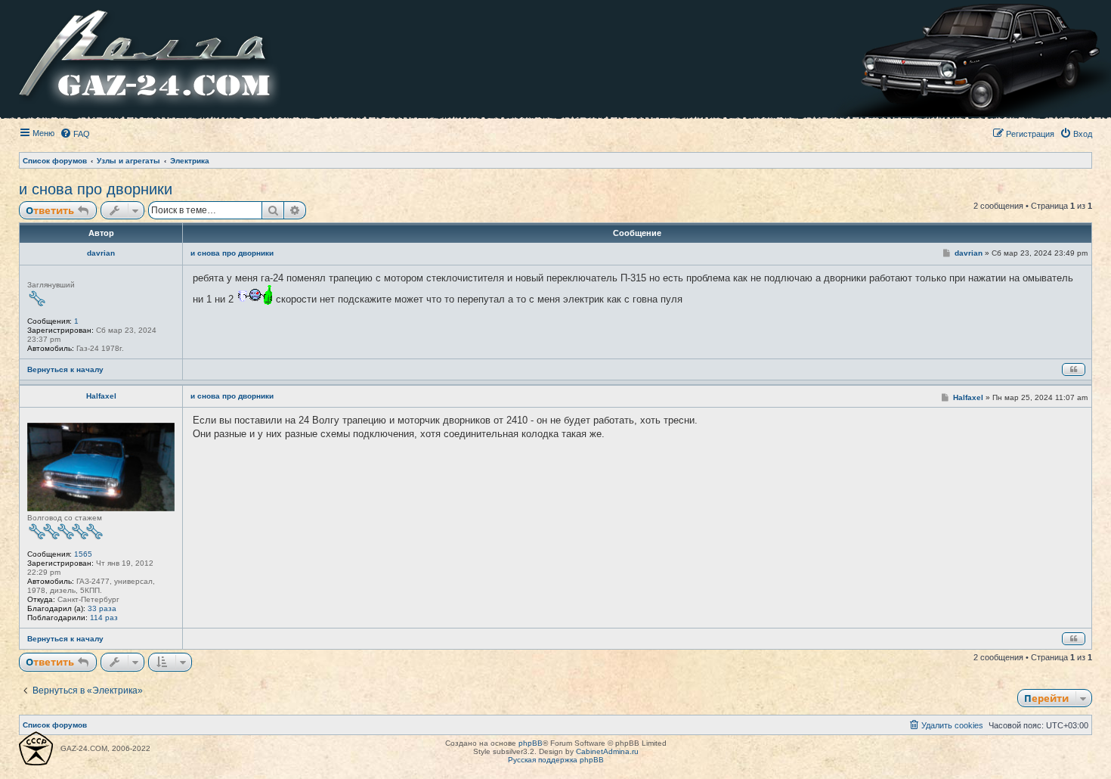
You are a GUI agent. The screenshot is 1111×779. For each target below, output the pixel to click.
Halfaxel (101, 396)
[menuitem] (75, 134)
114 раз (104, 617)
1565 (83, 554)
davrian (101, 253)
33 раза (102, 608)
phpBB (530, 743)
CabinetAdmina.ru (607, 751)
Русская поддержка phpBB (556, 760)
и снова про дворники (95, 189)
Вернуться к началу (65, 369)
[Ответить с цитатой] (1073, 369)
